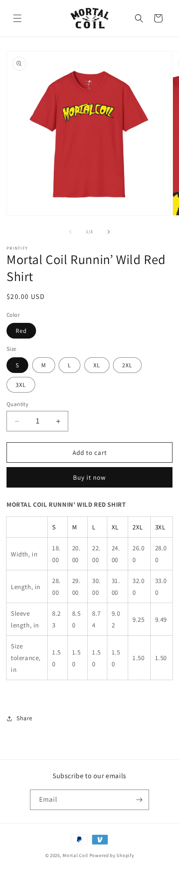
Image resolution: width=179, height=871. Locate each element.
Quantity (17, 404)
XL (96, 365)
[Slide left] (70, 231)
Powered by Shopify (112, 855)
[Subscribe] (139, 800)
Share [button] (25, 718)
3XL (21, 385)
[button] (17, 18)
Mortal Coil (75, 855)
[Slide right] (108, 231)
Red (21, 331)
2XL (127, 365)
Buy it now (89, 477)
